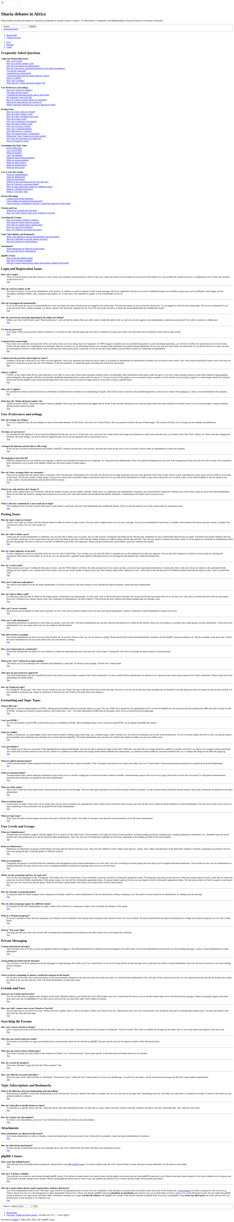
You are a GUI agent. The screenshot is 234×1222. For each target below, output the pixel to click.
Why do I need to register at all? (20, 63)
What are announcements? (17, 160)
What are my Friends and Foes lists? (21, 210)
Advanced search (10, 29)
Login (9, 47)
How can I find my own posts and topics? (24, 230)
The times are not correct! (17, 92)
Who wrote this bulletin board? (19, 258)
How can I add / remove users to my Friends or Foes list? (30, 213)
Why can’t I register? (15, 80)
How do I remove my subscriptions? (22, 241)
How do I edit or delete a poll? (19, 124)
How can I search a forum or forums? (22, 220)
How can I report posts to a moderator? (23, 133)
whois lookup (184, 1190)
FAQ (8, 42)
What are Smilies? (14, 153)
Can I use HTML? (14, 150)
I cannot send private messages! (19, 198)
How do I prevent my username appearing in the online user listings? (35, 68)
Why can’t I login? (14, 61)
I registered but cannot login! (18, 73)
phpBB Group (78, 1164)
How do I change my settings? (19, 90)
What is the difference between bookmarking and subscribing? (33, 237)
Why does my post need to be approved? (23, 138)
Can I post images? (14, 155)
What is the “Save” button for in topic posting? (26, 136)
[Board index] (10, 7)
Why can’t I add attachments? (19, 129)
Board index (11, 35)
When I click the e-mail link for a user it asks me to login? (31, 105)
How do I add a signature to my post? (22, 116)
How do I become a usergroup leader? (22, 184)
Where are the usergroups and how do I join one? (27, 182)
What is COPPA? (14, 78)
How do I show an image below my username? (26, 100)
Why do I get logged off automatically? (23, 66)
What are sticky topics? (16, 162)
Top (8, 282)
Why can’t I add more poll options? (21, 121)
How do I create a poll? (16, 119)
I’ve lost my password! (16, 71)
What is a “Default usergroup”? (19, 189)
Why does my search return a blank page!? (24, 225)
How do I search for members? (19, 227)
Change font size (13, 38)
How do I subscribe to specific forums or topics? (27, 239)
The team (10, 1215)
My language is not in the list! (19, 97)
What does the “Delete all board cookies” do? (25, 83)
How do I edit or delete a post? (19, 114)
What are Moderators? (15, 177)
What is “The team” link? (17, 191)
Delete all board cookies (26, 1215)
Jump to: (7, 1206)
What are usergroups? (15, 179)
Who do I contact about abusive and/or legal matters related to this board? (37, 263)
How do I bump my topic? (17, 141)
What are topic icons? (15, 167)
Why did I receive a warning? (19, 131)
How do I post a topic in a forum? (20, 112)
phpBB (15, 1219)
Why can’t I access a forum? (18, 126)
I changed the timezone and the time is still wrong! (27, 95)
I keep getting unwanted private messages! (24, 201)
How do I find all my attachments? (21, 251)
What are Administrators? (17, 174)
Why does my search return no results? (23, 222)
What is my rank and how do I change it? (24, 102)
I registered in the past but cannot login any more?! (28, 76)
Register (10, 45)
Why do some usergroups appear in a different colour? (29, 187)
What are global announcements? (20, 158)
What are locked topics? (16, 165)
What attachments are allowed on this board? (25, 248)
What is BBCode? (14, 148)
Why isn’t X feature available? (19, 260)
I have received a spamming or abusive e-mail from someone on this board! (38, 203)
